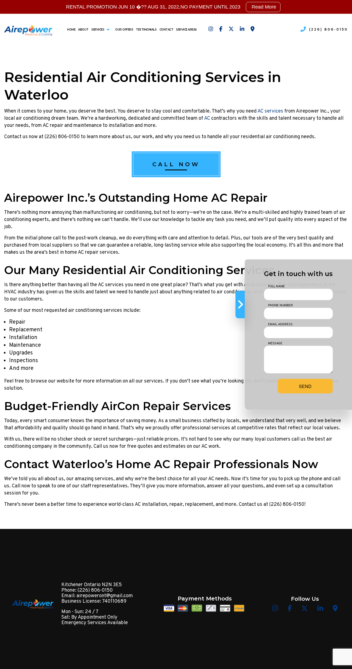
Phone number (280, 305)
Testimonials (146, 29)
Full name (276, 286)
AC (207, 118)
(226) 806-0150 (328, 29)
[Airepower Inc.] (28, 29)
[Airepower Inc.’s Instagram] (210, 29)
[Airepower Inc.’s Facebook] (221, 29)
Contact (167, 29)
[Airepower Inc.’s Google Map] (252, 29)
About (83, 29)
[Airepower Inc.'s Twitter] (231, 29)
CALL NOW (176, 164)
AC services (270, 111)
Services (97, 29)
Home (71, 29)
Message (275, 343)
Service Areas (186, 29)
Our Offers (124, 29)
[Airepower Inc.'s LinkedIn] (242, 29)
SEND (305, 386)
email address (280, 324)
